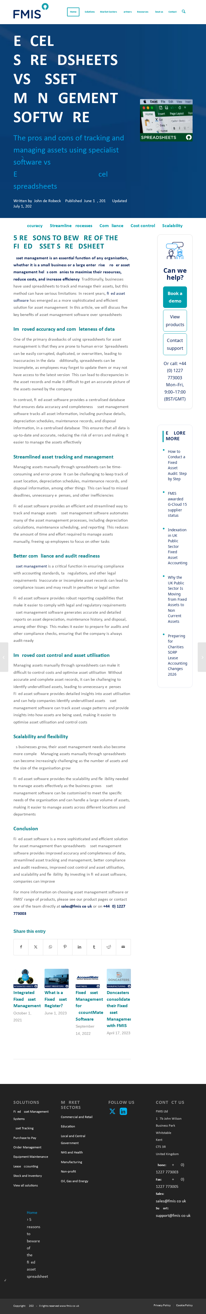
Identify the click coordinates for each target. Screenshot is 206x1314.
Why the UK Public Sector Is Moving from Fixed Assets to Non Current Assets (177, 599)
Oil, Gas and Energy (74, 1181)
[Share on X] (35, 947)
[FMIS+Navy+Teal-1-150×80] (31, 12)
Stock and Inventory (27, 1176)
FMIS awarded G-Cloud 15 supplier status (177, 504)
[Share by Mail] (123, 947)
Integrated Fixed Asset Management (27, 999)
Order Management (27, 1147)
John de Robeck (47, 201)
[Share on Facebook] (21, 947)
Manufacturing (71, 1162)
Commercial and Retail (77, 1117)
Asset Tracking (23, 1128)
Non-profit (68, 1171)
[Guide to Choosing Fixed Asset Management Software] (4, 657)
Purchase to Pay (24, 1138)
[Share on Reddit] (109, 947)
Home (32, 1213)
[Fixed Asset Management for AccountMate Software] (88, 978)
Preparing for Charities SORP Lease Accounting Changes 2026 (177, 655)
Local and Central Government (73, 1139)
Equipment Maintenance (30, 1157)
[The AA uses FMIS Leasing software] (202, 657)
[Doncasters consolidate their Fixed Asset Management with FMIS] (119, 978)
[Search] (186, 12)
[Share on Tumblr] (94, 947)
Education (68, 1126)
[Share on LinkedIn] (79, 947)
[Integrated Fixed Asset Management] (25, 978)
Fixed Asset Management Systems (31, 1115)
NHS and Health (72, 1152)
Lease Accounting (25, 1166)
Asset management (30, 566)
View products (175, 320)
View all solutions (25, 1185)
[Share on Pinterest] (65, 947)
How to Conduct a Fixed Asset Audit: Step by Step (177, 465)
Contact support (175, 344)
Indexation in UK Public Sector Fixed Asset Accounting (177, 546)
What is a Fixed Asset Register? (56, 999)
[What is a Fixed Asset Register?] (57, 978)
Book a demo (175, 297)
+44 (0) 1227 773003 (176, 371)
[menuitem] (73, 12)
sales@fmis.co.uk (171, 1201)
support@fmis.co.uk (173, 1216)
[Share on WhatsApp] (50, 947)
